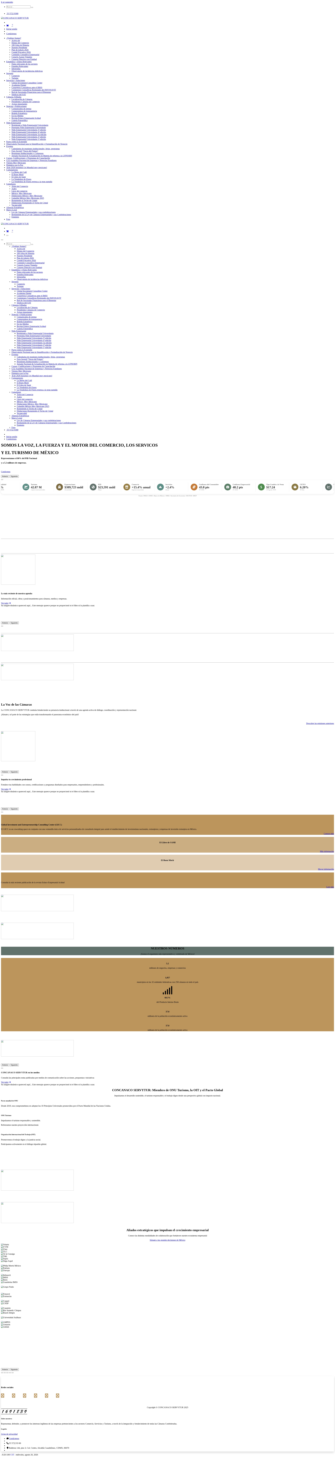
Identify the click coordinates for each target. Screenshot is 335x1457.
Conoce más (329, 833)
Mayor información (326, 869)
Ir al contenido (7, 2)
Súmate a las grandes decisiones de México (167, 1240)
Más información (327, 851)
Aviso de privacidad (9, 1434)
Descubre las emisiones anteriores (320, 723)
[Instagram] (28, 1395)
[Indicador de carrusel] (2, 479)
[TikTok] (61, 1395)
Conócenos (5, 472)
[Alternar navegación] (7, 235)
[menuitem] (13, 38)
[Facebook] (6, 1395)
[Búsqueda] (32, 7)
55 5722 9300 (12, 13)
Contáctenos (11, 34)
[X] (17, 1395)
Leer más (330, 887)
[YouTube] (50, 1395)
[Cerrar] (2, 239)
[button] (9, 10)
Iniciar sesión (11, 29)
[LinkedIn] (39, 1395)
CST (12, 1455)
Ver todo (5, 603)
